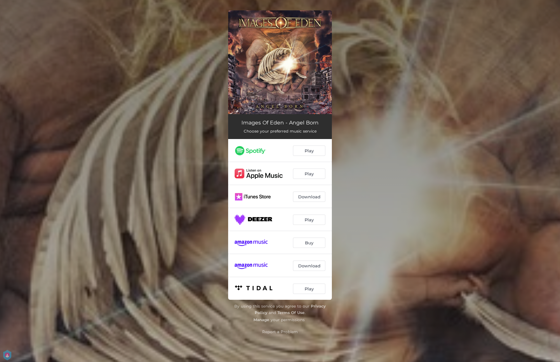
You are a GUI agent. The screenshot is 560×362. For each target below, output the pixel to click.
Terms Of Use (291, 312)
